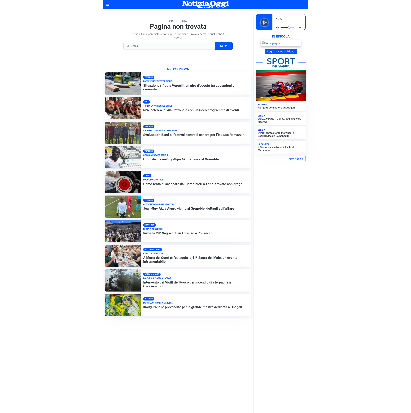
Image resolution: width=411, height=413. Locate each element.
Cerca (223, 45)
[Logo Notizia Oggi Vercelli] (205, 4)
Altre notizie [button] (296, 158)
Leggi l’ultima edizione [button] (280, 51)
